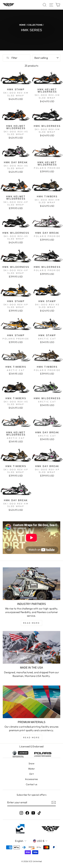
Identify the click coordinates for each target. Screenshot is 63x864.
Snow (32, 763)
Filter (14, 57)
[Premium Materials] (31, 701)
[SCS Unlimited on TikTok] (39, 813)
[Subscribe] (54, 802)
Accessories (31, 779)
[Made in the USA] (31, 647)
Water (31, 768)
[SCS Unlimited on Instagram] (21, 813)
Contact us (31, 784)
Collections (34, 24)
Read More (31, 623)
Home (22, 24)
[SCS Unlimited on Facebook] (27, 813)
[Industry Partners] (31, 583)
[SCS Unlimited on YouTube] (33, 813)
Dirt (31, 773)
